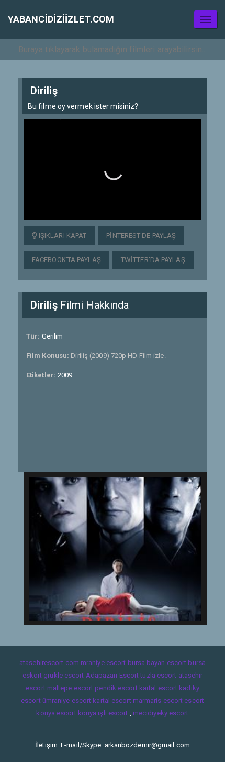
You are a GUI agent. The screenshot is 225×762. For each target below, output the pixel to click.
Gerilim (52, 336)
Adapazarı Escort (112, 675)
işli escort (113, 713)
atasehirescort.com (49, 663)
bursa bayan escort (157, 663)
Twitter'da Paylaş (153, 260)
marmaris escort (158, 700)
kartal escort (158, 688)
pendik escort (116, 688)
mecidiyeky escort (161, 713)
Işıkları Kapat (62, 236)
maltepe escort (70, 688)
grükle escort (63, 675)
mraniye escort (103, 663)
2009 (65, 375)
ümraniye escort (67, 700)
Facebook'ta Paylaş (66, 260)
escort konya (76, 713)
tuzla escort (158, 675)
